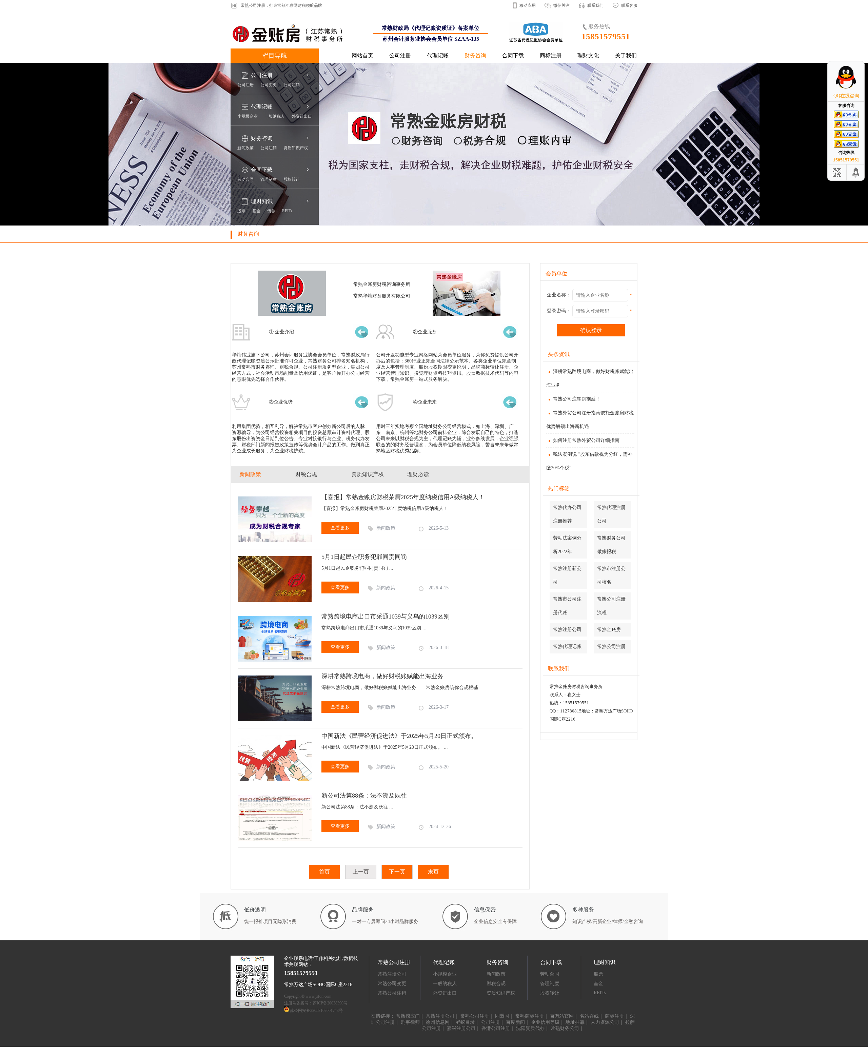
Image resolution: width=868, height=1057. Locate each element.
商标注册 (550, 55)
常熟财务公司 (565, 1028)
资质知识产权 (295, 147)
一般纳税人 (274, 116)
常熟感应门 (408, 1016)
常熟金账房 (609, 629)
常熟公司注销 (392, 993)
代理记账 (438, 55)
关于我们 (626, 55)
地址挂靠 (575, 1022)
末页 (433, 872)
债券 (271, 211)
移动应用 (527, 5)
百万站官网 (562, 1016)
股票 (241, 211)
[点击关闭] (857, 61)
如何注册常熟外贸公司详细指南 (586, 440)
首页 (324, 872)
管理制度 (268, 179)
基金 (256, 211)
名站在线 (589, 1016)
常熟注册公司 (567, 629)
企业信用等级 (545, 1022)
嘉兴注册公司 (461, 1028)
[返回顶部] (856, 172)
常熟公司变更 (392, 983)
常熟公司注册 (611, 646)
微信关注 (561, 5)
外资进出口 (302, 116)
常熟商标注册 (529, 1016)
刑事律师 (410, 1022)
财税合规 (496, 983)
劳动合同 (245, 179)
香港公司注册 (495, 1028)
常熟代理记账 (567, 646)
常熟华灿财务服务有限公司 (381, 295)
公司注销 (291, 84)
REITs (287, 211)
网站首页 (362, 55)
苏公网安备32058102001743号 (316, 1010)
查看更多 (340, 527)
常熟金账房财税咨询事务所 (381, 284)
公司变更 (268, 84)
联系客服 (629, 5)
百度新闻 (515, 1022)
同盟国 (502, 1016)
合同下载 (513, 55)
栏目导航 (274, 55)
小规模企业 (247, 116)
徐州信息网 (438, 1022)
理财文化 (588, 55)
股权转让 (291, 179)
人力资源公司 (605, 1022)
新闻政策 (245, 147)
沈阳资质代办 (530, 1028)
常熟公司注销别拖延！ (576, 399)
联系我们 (595, 5)
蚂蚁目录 (465, 1022)
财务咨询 (475, 55)
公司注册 (400, 55)
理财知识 (262, 201)
